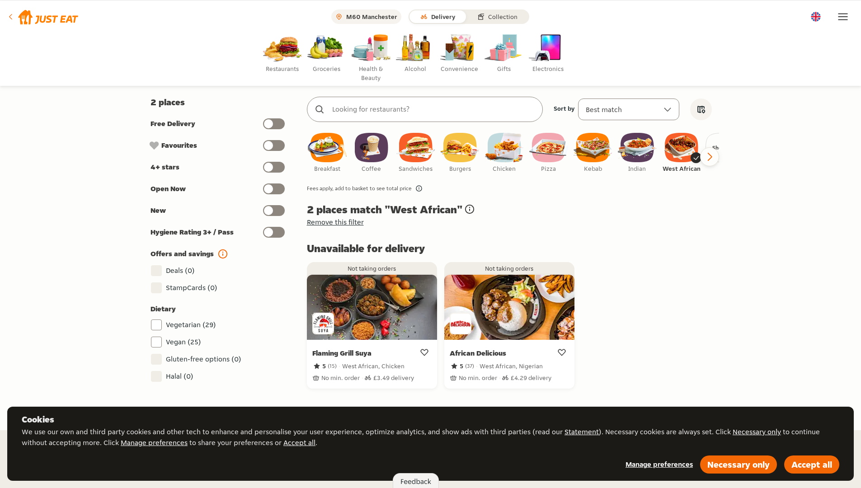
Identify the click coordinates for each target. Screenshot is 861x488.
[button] (42, 16)
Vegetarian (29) (191, 324)
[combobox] (434, 109)
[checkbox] (327, 153)
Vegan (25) (183, 342)
